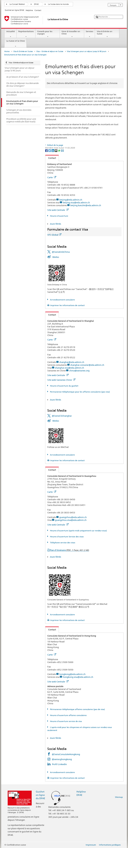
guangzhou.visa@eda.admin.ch (70, 520)
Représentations (26, 31)
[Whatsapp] (59, 150)
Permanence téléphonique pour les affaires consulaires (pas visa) (80, 392)
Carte (50, 177)
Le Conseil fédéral (17, 4)
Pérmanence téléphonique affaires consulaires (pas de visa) (77, 709)
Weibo (55, 257)
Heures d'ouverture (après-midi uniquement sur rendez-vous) (78, 530)
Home (7, 51)
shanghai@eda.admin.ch (71, 362)
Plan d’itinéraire (69, 550)
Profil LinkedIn (59, 764)
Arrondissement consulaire (62, 299)
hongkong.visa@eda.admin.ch (78, 677)
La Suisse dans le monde (58, 4)
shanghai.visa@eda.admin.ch (69, 367)
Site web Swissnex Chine (59, 380)
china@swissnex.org (79, 370)
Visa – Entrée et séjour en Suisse (49, 51)
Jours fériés (55, 223)
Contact (50, 158)
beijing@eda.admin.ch (70, 199)
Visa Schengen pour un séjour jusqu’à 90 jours (86, 51)
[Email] (62, 150)
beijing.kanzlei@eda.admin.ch (85, 205)
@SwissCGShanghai (62, 415)
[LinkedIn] (53, 150)
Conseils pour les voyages (44, 32)
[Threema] (56, 150)
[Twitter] (50, 150)
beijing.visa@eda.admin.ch (76, 202)
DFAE (36, 4)
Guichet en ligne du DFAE (40, 795)
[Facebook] (46, 150)
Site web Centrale (56, 210)
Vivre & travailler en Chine (71, 32)
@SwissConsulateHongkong (66, 754)
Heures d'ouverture (59, 216)
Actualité (10, 31)
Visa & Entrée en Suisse (104, 32)
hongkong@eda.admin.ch (72, 674)
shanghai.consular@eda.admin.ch (87, 365)
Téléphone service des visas (62, 542)
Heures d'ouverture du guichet (64, 386)
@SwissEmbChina (61, 252)
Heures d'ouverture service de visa (66, 721)
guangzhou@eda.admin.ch (73, 517)
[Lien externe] (56, 272)
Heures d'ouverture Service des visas (67, 536)
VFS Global (52, 234)
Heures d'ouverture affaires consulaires (68, 715)
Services (89, 31)
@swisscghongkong (62, 759)
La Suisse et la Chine (15, 41)
